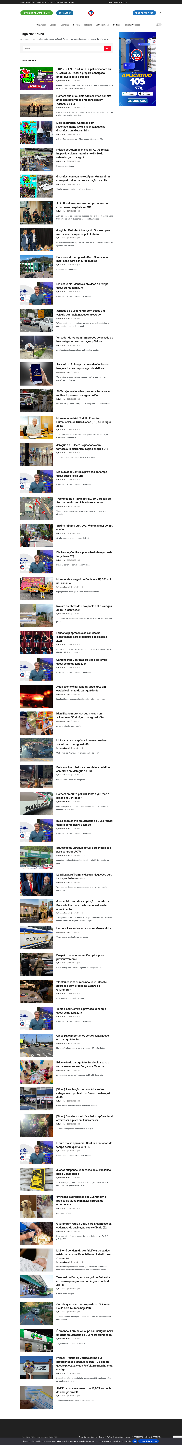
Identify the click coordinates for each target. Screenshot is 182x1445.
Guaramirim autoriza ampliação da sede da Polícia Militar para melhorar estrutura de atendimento (82, 905)
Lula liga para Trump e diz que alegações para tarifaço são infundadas (84, 876)
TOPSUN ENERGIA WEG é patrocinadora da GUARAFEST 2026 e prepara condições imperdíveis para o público (83, 73)
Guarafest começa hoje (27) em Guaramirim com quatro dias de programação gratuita (83, 178)
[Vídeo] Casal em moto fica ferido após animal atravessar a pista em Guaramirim (84, 1118)
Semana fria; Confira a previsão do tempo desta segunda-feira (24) (81, 661)
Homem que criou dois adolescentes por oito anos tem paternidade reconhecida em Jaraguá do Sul (83, 99)
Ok (135, 1441)
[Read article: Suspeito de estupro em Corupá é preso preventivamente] (36, 964)
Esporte (53, 24)
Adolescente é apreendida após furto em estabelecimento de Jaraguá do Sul (81, 688)
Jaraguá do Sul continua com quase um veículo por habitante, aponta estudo (80, 312)
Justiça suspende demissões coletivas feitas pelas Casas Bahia (83, 1172)
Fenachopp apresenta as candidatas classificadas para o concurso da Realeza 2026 (81, 636)
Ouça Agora (65, 13)
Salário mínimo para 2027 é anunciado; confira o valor (84, 527)
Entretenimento (102, 24)
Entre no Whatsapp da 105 (36, 13)
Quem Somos (25, 2)
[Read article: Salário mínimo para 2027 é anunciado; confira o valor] (36, 535)
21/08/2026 (76, 855)
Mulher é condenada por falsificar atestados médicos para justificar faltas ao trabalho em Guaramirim (83, 1254)
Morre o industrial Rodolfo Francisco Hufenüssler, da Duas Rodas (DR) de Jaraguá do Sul (84, 422)
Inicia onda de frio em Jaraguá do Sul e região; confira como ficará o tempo (84, 823)
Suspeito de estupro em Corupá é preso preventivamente (80, 957)
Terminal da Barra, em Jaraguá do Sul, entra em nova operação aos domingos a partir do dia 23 (83, 1281)
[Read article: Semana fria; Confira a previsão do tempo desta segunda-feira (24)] (36, 669)
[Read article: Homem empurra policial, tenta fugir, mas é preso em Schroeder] (36, 803)
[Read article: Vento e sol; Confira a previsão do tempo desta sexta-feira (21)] (36, 1018)
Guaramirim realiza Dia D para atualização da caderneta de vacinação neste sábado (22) (84, 1225)
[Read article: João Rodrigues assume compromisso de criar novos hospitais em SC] (36, 212)
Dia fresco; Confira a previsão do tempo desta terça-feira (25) (84, 554)
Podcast (116, 24)
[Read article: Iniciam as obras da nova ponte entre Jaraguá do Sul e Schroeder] (36, 615)
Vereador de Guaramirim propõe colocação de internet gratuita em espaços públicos (84, 339)
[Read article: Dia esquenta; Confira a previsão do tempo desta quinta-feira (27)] (36, 293)
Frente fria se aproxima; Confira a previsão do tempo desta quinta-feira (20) (84, 1145)
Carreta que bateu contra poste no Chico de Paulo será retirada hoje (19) (83, 1306)
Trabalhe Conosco (61, 2)
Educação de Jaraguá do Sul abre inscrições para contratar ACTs (83, 849)
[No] (179, 1441)
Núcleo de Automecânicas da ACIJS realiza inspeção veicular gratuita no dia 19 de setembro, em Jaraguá (82, 153)
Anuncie (71, 2)
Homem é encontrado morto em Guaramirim (83, 928)
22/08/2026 (76, 721)
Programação (42, 2)
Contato (50, 2)
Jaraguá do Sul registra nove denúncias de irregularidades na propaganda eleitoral (82, 366)
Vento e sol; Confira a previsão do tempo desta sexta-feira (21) (81, 1011)
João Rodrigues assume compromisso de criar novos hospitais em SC (82, 205)
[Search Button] (160, 13)
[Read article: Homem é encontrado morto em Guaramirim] (36, 937)
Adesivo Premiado (144, 13)
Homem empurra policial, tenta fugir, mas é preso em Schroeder (82, 796)
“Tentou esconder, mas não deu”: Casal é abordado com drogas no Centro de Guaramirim (81, 986)
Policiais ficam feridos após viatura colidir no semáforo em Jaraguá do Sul (83, 769)
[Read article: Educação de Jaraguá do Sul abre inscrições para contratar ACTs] (36, 857)
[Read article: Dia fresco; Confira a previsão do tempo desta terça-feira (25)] (36, 561)
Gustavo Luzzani (64, 80)
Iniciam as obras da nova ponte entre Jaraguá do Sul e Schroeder (84, 608)
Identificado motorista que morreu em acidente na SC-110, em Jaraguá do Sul (80, 715)
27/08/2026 (76, 80)
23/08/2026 (76, 694)
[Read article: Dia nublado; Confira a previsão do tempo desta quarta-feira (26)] (36, 481)
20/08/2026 (76, 1043)
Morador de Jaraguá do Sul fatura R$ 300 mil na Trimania (83, 581)
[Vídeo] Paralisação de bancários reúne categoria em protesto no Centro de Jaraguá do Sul (83, 1093)
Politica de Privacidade (148, 1441)
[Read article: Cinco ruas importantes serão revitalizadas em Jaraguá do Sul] (36, 1045)
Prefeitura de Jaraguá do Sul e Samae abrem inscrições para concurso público (83, 259)
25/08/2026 (76, 506)
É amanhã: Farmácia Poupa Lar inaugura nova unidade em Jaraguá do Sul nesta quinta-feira (84, 1333)
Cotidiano (88, 24)
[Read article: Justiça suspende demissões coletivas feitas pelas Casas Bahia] (36, 1179)
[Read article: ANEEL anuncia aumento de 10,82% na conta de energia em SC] (36, 1397)
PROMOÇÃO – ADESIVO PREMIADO (148, 1437)
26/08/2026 (76, 318)
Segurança (41, 24)
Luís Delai (61, 134)
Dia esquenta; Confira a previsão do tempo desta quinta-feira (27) (82, 286)
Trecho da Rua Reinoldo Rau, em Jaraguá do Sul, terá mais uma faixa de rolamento (83, 500)
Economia (65, 24)
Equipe (33, 2)
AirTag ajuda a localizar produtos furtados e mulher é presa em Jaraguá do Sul (83, 393)
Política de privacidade (115, 1437)
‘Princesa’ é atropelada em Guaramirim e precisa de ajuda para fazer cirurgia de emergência (81, 1200)
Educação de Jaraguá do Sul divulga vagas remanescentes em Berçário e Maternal (82, 1064)
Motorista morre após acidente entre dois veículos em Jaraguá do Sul (81, 742)
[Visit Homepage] (91, 13)
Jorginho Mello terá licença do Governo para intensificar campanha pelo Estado (83, 232)
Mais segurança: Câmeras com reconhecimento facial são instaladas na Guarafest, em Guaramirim (80, 126)
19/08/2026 (76, 1177)
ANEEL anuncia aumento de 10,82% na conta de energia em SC (83, 1390)
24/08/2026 (76, 587)
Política (76, 24)
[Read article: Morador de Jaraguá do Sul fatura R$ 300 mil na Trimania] (36, 588)
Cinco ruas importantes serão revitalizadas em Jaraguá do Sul (82, 1037)
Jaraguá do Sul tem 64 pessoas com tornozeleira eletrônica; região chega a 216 (82, 447)
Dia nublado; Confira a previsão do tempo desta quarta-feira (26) (81, 474)
